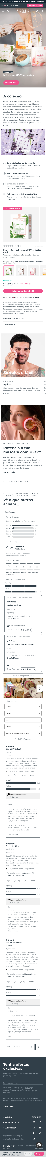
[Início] (23, 11)
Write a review (39, 246)
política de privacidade (11, 1100)
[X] (34, 1128)
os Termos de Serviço (27, 1100)
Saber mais (9, 472)
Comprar (39, 1154)
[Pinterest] (40, 1133)
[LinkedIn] (34, 1133)
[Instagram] (34, 1122)
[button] (39, 1145)
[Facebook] (40, 1122)
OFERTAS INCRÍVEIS (35, 5)
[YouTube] (40, 1128)
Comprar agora (11, 82)
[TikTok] (34, 1139)
